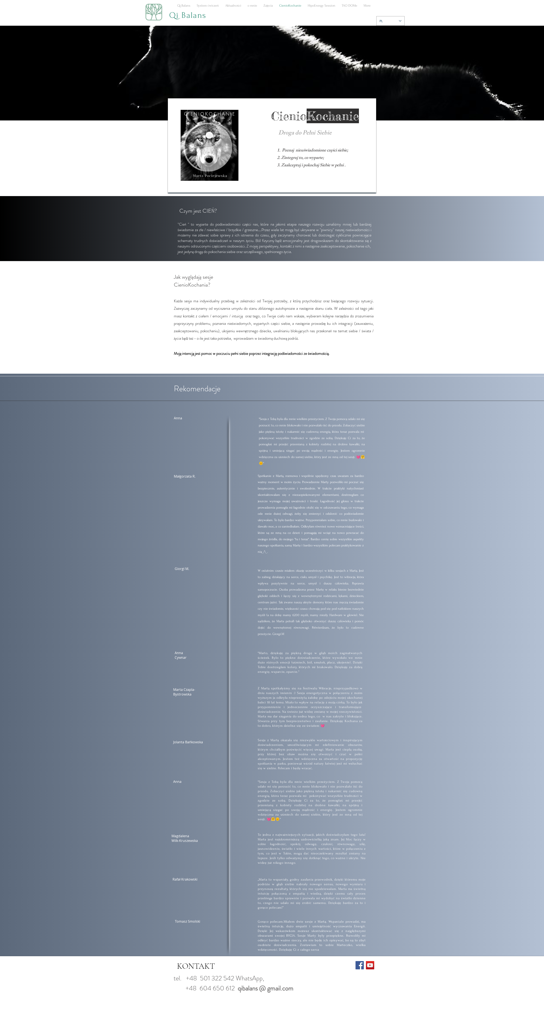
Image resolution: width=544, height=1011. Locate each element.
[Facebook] (360, 965)
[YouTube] (370, 965)
